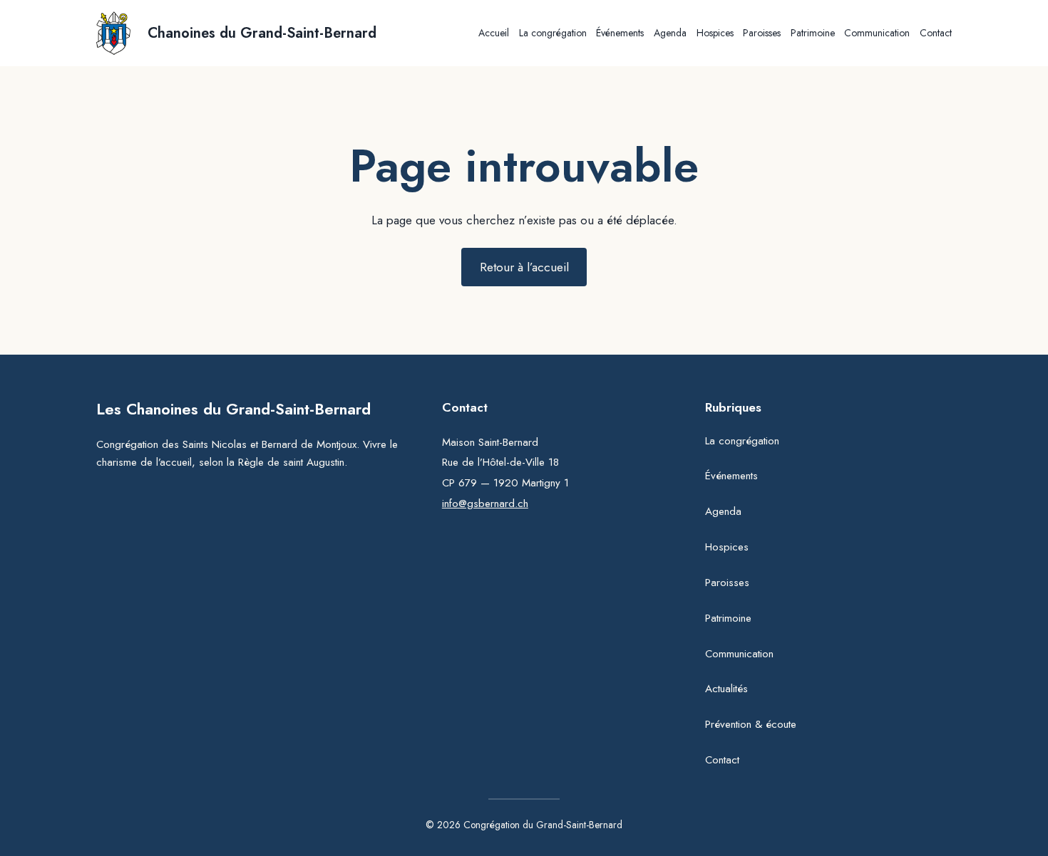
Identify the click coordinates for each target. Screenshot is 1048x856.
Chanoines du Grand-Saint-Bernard (262, 33)
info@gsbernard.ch (485, 503)
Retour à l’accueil (524, 267)
